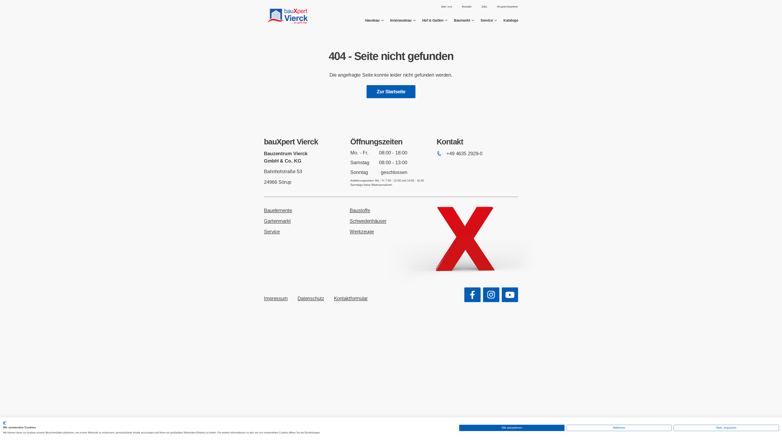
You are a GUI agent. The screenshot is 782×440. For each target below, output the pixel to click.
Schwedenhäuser (368, 221)
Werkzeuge (362, 231)
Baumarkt (462, 20)
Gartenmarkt (277, 221)
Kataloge (510, 20)
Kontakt (466, 6)
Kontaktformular (351, 298)
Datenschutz (311, 298)
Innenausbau (401, 20)
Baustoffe (360, 210)
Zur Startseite (391, 91)
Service (487, 20)
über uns (446, 6)
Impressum (276, 298)
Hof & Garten (433, 20)
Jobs (484, 6)
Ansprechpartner (507, 6)
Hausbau (372, 20)
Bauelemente (278, 210)
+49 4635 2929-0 (464, 153)
